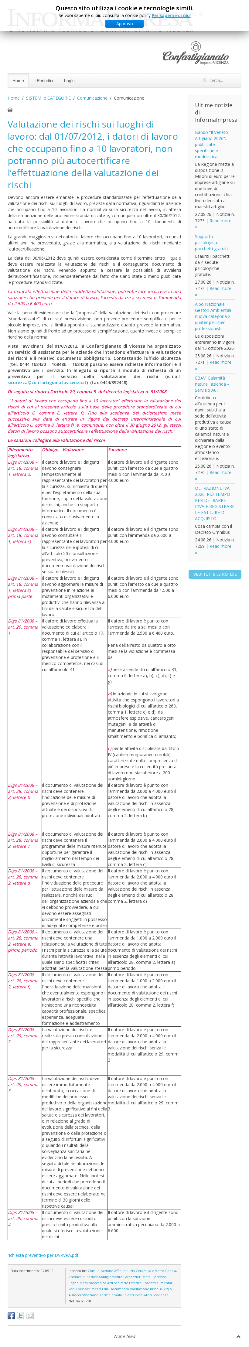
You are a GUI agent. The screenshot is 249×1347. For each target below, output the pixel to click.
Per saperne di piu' (171, 15)
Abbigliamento (110, 1276)
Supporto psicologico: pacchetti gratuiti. (212, 242)
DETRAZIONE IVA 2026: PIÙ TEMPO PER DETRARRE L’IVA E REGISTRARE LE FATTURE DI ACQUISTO (214, 503)
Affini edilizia (124, 1270)
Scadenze (161, 1295)
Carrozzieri (132, 1276)
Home (18, 80)
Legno (74, 1283)
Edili (105, 1289)
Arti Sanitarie (117, 1283)
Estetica (135, 1283)
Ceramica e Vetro (150, 1270)
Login (69, 80)
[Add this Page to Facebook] (11, 1315)
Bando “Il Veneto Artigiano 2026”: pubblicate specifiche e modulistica (211, 144)
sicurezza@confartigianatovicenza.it (47, 382)
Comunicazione (92, 98)
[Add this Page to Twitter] (20, 1315)
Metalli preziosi (154, 1276)
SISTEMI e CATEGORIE (48, 98)
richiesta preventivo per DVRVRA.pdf (43, 1255)
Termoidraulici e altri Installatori (125, 1295)
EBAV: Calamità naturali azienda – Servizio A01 (212, 384)
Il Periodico (44, 80)
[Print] (10, 109)
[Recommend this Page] (30, 1315)
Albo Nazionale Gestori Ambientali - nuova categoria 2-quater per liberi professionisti (214, 316)
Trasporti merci (88, 1289)
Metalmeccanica (93, 1283)
